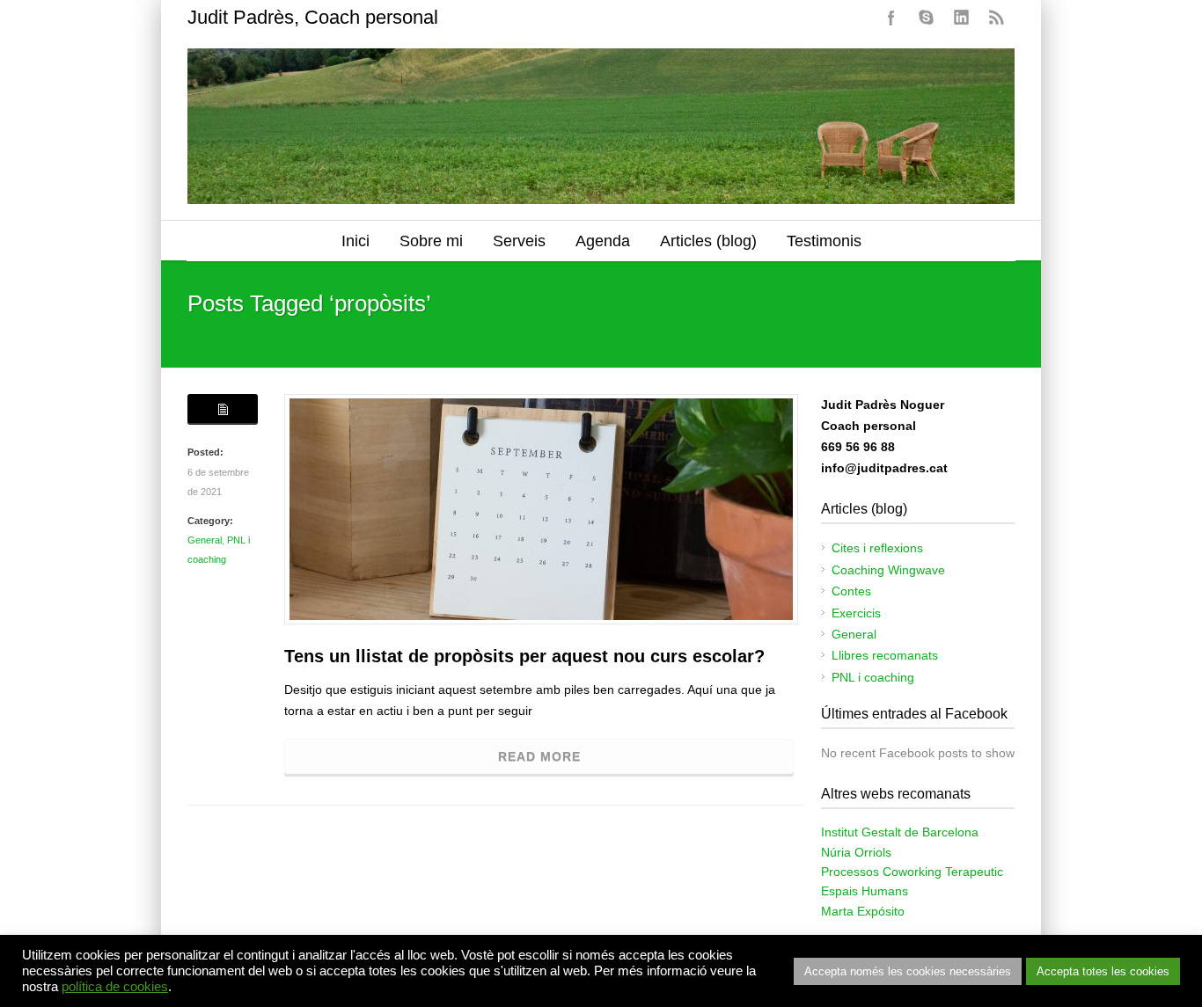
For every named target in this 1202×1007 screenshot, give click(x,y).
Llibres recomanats (885, 655)
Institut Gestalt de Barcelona (899, 832)
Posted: (205, 452)
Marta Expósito (863, 911)
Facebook (891, 17)
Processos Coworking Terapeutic (912, 872)
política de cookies (115, 987)
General (204, 540)
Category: (210, 520)
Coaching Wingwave (888, 570)
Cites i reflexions (877, 548)
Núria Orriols (856, 852)
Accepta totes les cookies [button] (1103, 971)
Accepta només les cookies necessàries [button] (907, 971)
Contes (851, 591)
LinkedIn (961, 17)
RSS (997, 17)
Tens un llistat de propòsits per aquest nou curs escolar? (524, 656)
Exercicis (856, 613)
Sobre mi (431, 241)
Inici (355, 241)
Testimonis (824, 241)
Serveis (519, 241)
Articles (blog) (708, 241)
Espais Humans (864, 891)
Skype (926, 17)
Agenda (602, 241)
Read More (539, 756)
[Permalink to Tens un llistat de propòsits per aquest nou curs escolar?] (541, 509)
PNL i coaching (873, 677)
